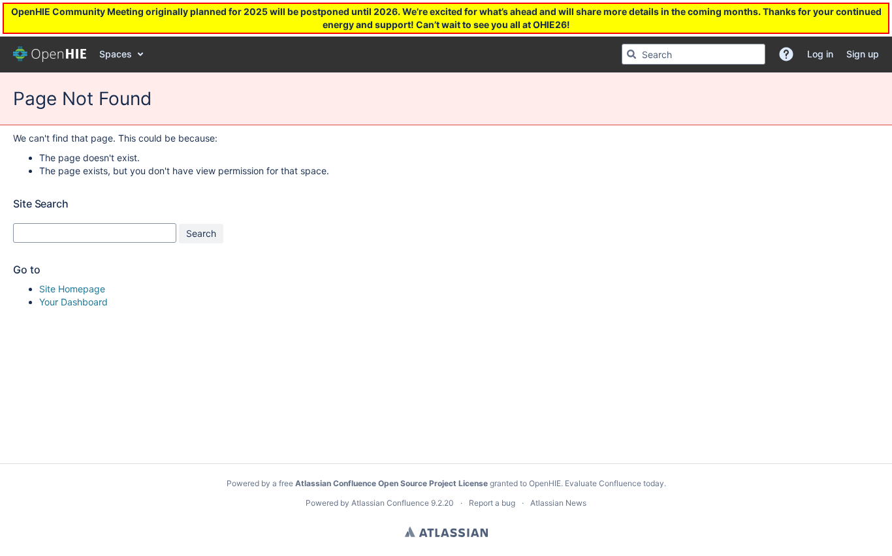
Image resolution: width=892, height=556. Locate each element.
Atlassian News (558, 503)
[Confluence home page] (50, 54)
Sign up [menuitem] (862, 53)
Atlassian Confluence (390, 503)
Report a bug (492, 503)
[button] (786, 54)
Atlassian (446, 531)
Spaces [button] (115, 53)
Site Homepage (72, 288)
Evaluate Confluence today (614, 483)
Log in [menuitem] (820, 53)
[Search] (631, 54)
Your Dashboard (73, 301)
